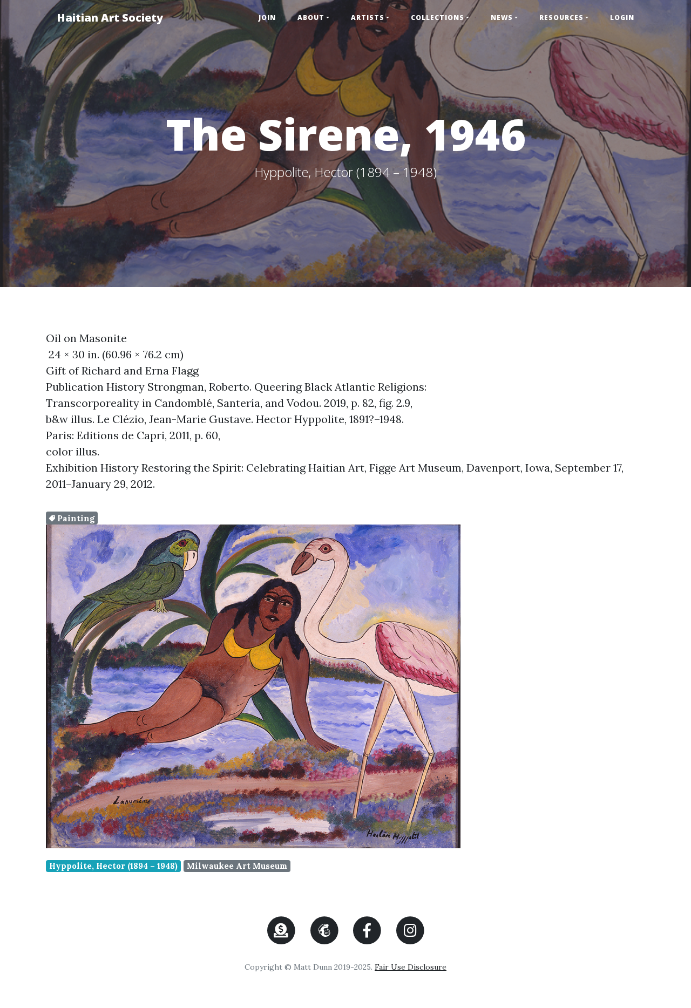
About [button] (310, 17)
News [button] (502, 17)
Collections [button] (437, 17)
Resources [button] (561, 17)
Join (267, 17)
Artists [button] (367, 17)
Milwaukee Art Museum (237, 866)
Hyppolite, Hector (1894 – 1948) (113, 866)
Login (622, 17)
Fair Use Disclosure (410, 967)
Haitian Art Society (110, 17)
